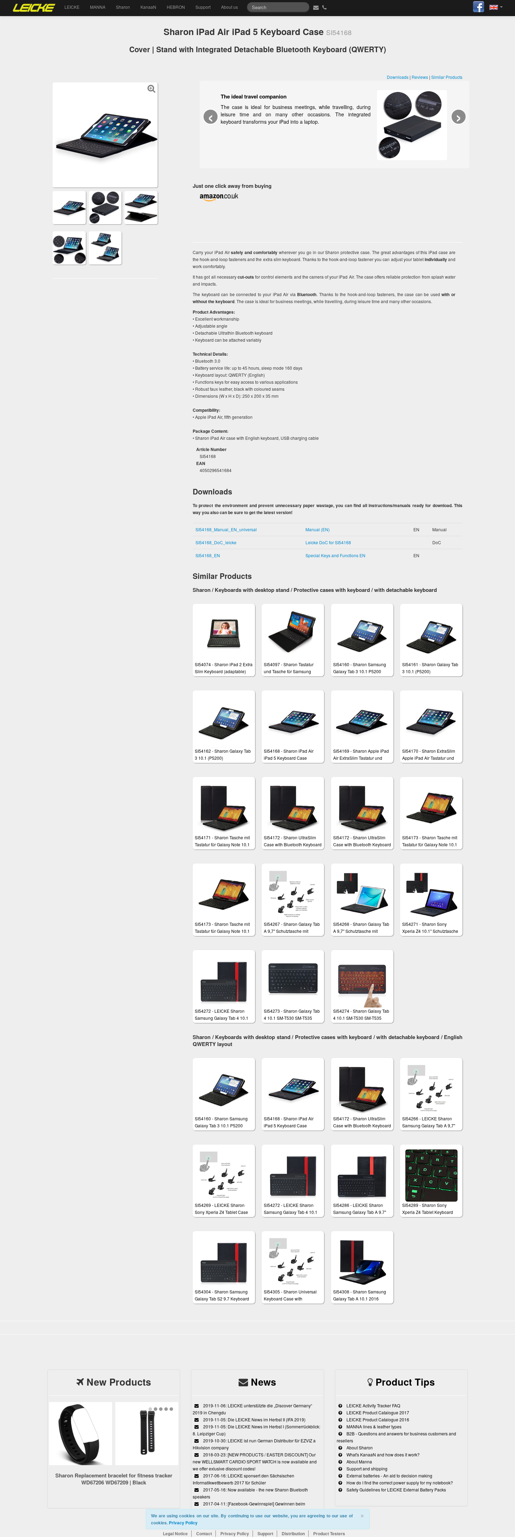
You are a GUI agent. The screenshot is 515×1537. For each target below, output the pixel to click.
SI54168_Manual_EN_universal (226, 529)
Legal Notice (175, 1533)
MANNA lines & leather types (373, 1426)
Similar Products (446, 77)
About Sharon (359, 1447)
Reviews (420, 77)
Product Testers (329, 1533)
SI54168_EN (207, 555)
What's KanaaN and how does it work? (382, 1454)
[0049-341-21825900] (325, 7)
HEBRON (176, 7)
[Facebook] (478, 6)
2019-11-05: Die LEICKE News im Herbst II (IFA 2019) (253, 1419)
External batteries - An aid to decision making (388, 1475)
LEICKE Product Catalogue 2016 (377, 1419)
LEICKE (72, 7)
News (263, 1381)
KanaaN (148, 7)
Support (203, 7)
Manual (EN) (317, 529)
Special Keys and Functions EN (335, 555)
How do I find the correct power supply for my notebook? (399, 1482)
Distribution (293, 1533)
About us (229, 7)
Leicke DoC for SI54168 (328, 542)
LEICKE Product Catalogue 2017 (377, 1412)
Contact (204, 1533)
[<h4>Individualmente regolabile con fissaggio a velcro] (141, 207)
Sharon (123, 7)
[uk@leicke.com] (315, 7)
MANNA (97, 7)
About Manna (358, 1461)
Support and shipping (366, 1468)
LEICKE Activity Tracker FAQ (372, 1405)
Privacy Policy (183, 1522)
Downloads (397, 77)
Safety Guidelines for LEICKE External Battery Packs (395, 1489)
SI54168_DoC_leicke (215, 542)
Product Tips (405, 1381)
